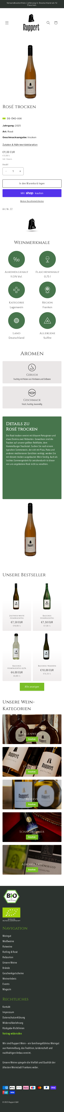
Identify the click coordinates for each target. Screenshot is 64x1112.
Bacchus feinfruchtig (47, 617)
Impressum (8, 1012)
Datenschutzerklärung (14, 1017)
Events (6, 984)
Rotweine (7, 947)
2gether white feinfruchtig (17, 617)
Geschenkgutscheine (13, 973)
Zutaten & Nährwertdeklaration (20, 144)
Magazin (7, 989)
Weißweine (8, 941)
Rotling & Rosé (10, 952)
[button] (7, 23)
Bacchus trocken (47, 666)
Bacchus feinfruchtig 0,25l (16, 667)
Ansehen (32, 739)
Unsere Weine (10, 963)
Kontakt (6, 1007)
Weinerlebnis (9, 979)
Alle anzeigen (32, 686)
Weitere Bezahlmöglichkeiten (32, 201)
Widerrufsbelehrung (13, 1023)
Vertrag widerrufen (12, 1033)
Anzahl (5, 164)
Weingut (7, 936)
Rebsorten (8, 957)
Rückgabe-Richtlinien (13, 1028)
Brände (6, 968)
